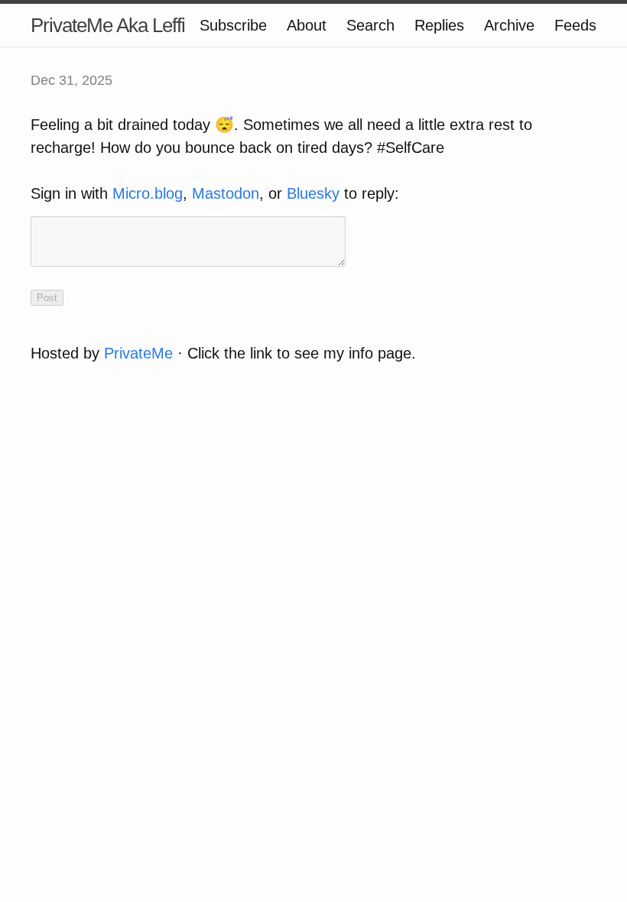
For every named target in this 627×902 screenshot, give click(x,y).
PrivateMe (138, 353)
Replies (439, 25)
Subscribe (233, 25)
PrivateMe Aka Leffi (108, 25)
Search (370, 25)
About (306, 25)
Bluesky (313, 193)
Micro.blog (147, 193)
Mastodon (225, 193)
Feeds (575, 25)
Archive (509, 25)
